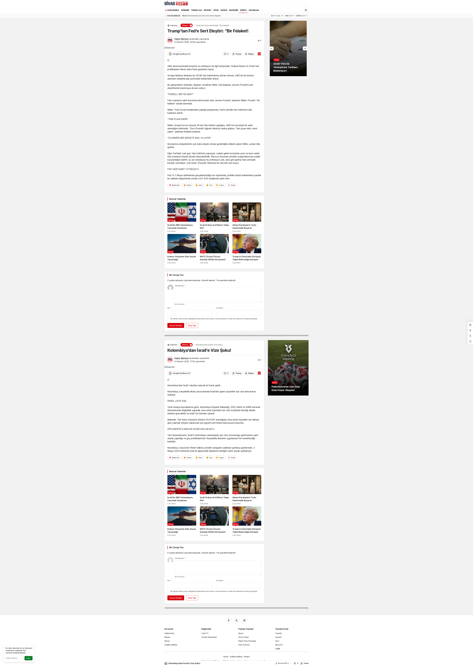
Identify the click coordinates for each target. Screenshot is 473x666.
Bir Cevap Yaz (176, 275)
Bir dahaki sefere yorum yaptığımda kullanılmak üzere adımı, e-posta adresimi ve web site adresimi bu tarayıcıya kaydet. (214, 319)
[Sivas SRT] (176, 3)
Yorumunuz (180, 286)
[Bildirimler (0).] (470, 341)
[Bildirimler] (306, 3)
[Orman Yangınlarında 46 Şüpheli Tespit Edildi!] (288, 48)
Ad (169, 308)
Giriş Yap (192, 325)
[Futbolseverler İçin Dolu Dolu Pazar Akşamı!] (288, 368)
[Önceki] (272, 48)
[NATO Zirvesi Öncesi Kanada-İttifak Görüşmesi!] (214, 249)
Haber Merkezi (181, 39)
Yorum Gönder (175, 325)
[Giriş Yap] (299, 3)
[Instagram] (244, 620)
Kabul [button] (28, 658)
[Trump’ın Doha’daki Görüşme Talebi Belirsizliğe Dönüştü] (246, 249)
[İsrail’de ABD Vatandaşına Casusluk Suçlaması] (181, 217)
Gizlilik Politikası (11, 658)
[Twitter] (236, 620)
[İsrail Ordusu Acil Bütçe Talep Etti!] (214, 217)
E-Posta (220, 308)
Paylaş (306, 663)
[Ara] (287, 3)
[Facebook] (229, 620)
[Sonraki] (305, 48)
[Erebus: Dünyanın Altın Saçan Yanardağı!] (181, 249)
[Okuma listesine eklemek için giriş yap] (259, 54)
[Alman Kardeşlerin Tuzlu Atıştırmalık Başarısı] (246, 217)
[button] (293, 3)
